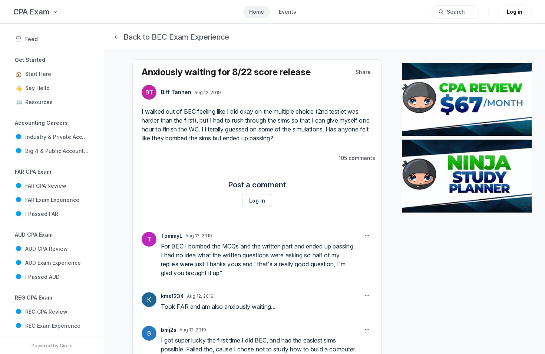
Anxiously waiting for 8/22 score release (226, 72)
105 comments (356, 158)
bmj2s (168, 330)
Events (287, 12)
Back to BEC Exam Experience (176, 37)
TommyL (171, 236)
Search (456, 12)
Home (256, 12)
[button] (52, 73)
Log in (514, 12)
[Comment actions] (367, 235)
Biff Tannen (176, 92)
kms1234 (172, 296)
